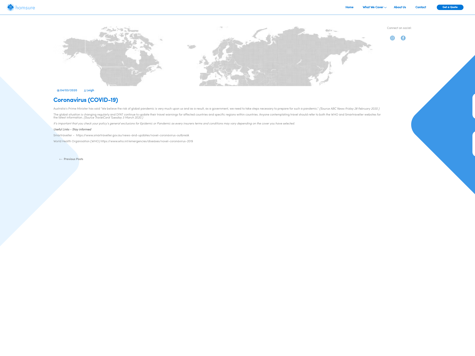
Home (349, 7)
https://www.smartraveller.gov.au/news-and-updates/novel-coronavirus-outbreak (132, 135)
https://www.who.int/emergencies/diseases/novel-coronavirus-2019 (147, 141)
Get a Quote (450, 7)
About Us (400, 7)
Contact (420, 7)
